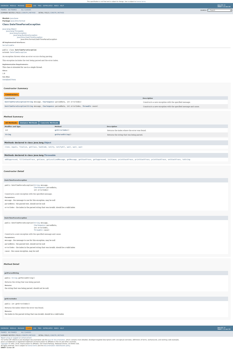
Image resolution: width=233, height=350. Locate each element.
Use (34, 6)
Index (56, 6)
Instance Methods (28, 123)
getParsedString (62, 134)
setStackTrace (174, 159)
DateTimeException (18, 52)
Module (13, 6)
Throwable (86, 106)
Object (47, 143)
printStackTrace (125, 159)
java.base (14, 18)
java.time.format (18, 21)
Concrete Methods (49, 123)
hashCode (42, 147)
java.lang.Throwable (15, 31)
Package (21, 6)
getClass (33, 147)
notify (51, 147)
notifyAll (60, 147)
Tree (40, 6)
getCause (41, 159)
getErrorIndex (61, 130)
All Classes (26, 10)
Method (32, 13)
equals (14, 147)
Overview (4, 6)
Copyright (4, 344)
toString (186, 159)
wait (69, 147)
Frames (4, 10)
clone (7, 147)
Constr (25, 13)
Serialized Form (9, 80)
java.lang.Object (9, 29)
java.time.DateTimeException (29, 37)
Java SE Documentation (56, 340)
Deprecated (48, 6)
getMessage (72, 159)
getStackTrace (85, 159)
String (30, 102)
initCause (112, 159)
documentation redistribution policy (57, 345)
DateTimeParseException (15, 102)
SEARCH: (203, 10)
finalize (23, 147)
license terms (141, 1)
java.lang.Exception (18, 33)
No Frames (12, 10)
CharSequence (48, 102)
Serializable (8, 45)
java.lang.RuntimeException (25, 35)
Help (62, 6)
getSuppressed (99, 159)
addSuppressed (11, 159)
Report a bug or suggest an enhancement (16, 338)
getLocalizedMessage (55, 159)
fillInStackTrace (27, 159)
